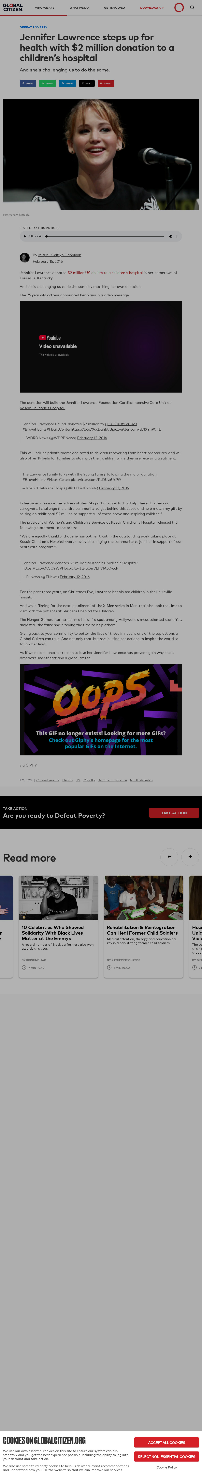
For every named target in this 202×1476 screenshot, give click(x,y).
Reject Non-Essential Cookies (166, 1456)
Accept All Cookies (166, 1442)
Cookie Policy (166, 1467)
